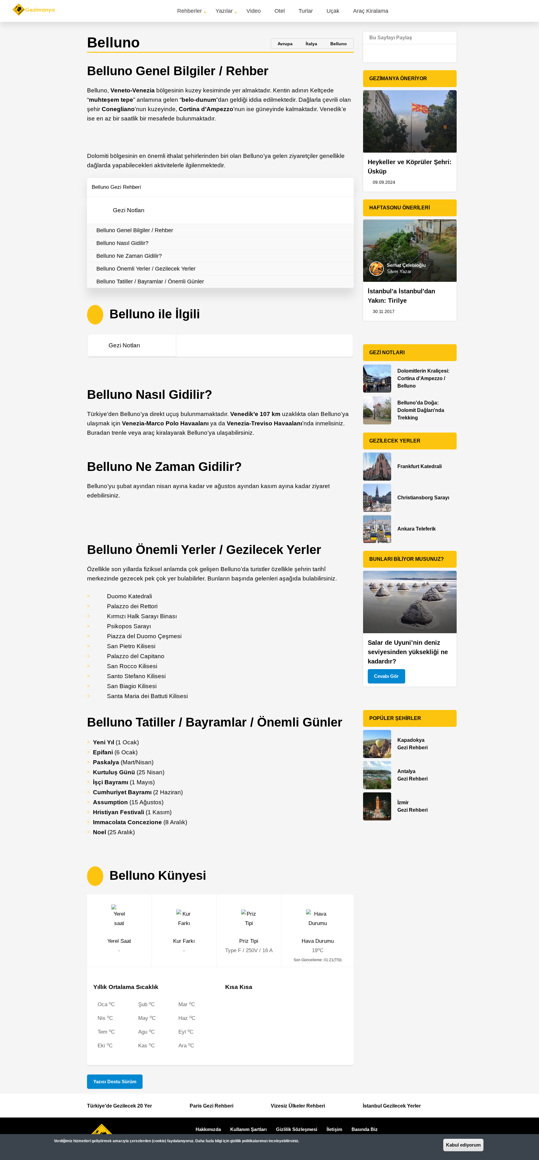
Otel (279, 11)
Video (253, 11)
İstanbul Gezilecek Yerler (392, 1106)
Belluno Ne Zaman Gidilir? (129, 256)
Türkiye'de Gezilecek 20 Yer (119, 1106)
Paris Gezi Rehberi (211, 1106)
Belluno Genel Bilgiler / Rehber (134, 230)
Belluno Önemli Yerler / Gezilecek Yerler (146, 269)
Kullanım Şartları (248, 1129)
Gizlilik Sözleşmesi (296, 1129)
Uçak (333, 11)
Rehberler (189, 11)
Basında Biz (365, 1129)
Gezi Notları (128, 210)
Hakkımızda (208, 1129)
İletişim (334, 1129)
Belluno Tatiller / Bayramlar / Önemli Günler (150, 281)
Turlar (306, 11)
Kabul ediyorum (463, 1145)
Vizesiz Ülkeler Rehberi (298, 1106)
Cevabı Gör (386, 676)
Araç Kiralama (370, 11)
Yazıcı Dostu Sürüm (114, 1081)
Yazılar (224, 11)
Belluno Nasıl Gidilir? (122, 243)
